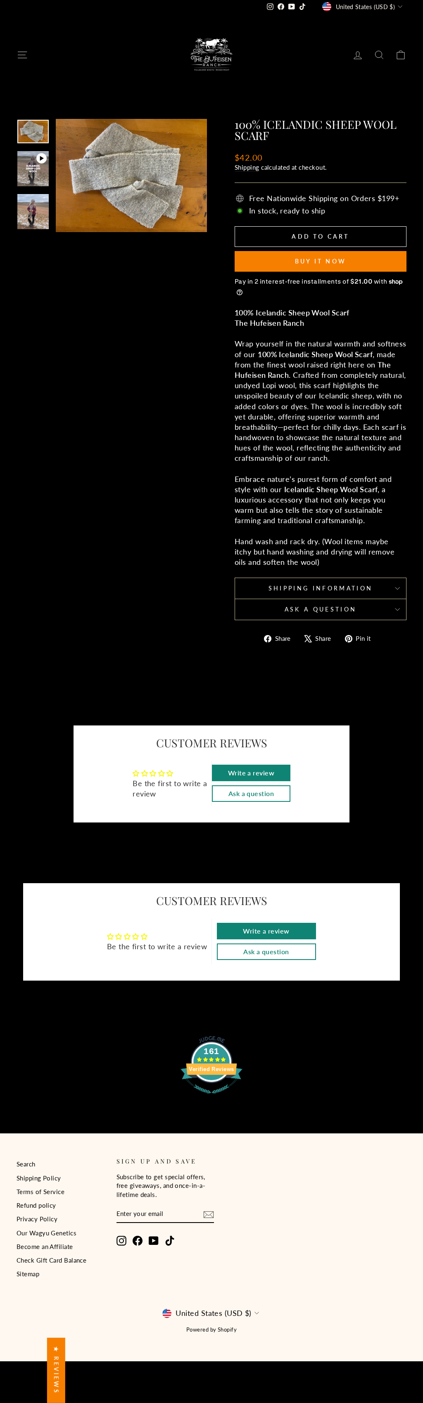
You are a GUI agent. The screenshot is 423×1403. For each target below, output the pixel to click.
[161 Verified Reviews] (211, 1097)
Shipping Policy (39, 1178)
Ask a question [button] (251, 793)
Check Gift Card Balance (51, 1260)
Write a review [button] (251, 773)
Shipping (247, 167)
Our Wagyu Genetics (46, 1233)
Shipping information (321, 588)
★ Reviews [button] (56, 1370)
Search (26, 1164)
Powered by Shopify (211, 1330)
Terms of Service (40, 1191)
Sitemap (28, 1273)
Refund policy (36, 1205)
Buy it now (320, 261)
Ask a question (320, 609)
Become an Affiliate (45, 1246)
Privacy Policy (37, 1219)
